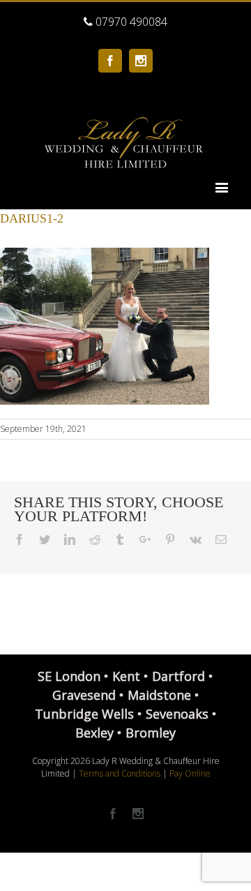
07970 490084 (130, 21)
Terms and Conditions (119, 773)
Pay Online (190, 773)
